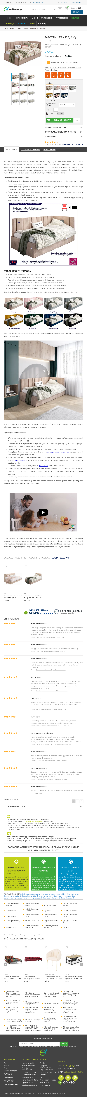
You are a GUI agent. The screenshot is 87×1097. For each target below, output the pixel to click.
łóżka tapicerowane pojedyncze (58, 452)
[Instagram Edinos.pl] (68, 1079)
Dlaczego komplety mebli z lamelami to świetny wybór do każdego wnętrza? (70, 1019)
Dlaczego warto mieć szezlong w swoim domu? (13, 1002)
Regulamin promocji (48, 1072)
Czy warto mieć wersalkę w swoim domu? (50, 1019)
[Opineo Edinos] (67, 1083)
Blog (6, 1063)
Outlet (32, 23)
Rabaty (43, 1075)
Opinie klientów (28, 1082)
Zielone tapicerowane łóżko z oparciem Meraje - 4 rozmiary (52, 709)
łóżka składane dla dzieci (49, 898)
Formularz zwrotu (11, 1084)
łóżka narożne (15, 896)
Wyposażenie (61, 18)
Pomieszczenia (21, 18)
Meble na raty (27, 1077)
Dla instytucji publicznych (9, 1080)
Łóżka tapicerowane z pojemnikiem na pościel (14, 921)
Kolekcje (21, 23)
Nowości (75, 18)
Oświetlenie (46, 18)
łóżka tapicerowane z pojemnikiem (54, 894)
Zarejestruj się (76, 2)
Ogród (35, 18)
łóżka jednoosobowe (27, 894)
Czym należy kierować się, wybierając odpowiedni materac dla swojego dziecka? (13, 1028)
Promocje (10, 23)
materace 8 (18, 460)
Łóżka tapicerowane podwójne (32, 904)
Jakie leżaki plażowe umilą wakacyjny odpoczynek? (51, 1028)
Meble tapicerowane (51, 905)
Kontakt (8, 2)
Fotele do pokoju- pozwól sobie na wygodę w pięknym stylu (12, 1010)
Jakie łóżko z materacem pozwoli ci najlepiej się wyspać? (32, 994)
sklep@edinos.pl (38, 2)
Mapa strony (45, 1085)
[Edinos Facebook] (61, 1079)
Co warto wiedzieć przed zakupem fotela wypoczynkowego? (70, 1002)
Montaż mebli (50, 136)
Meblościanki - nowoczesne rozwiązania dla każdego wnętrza (50, 1010)
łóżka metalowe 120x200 (62, 896)
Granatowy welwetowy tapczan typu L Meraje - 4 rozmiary (52, 691)
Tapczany (47, 911)
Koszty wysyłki (28, 1063)
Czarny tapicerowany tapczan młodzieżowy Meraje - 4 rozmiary (53, 744)
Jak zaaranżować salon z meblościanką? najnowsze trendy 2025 (71, 1028)
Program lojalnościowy (45, 1066)
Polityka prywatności (27, 1069)
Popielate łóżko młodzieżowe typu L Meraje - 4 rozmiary (51, 760)
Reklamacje (44, 1082)
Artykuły (43, 1063)
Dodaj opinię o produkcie (15, 806)
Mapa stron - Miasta (48, 1080)
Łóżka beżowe (11, 916)
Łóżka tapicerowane (70, 911)
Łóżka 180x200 (68, 927)
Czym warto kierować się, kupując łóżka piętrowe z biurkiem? (51, 994)
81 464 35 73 (68, 1065)
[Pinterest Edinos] (75, 1079)
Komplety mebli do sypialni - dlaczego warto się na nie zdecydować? (31, 1010)
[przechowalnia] (61, 8)
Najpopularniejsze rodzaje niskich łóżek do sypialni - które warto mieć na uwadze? (33, 1028)
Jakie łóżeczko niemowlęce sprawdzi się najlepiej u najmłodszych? (70, 1010)
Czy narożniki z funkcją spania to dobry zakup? (14, 1020)
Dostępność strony (29, 1085)
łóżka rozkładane (26, 896)
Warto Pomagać (10, 1071)
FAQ (42, 1077)
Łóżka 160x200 (11, 911)
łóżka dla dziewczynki (66, 898)
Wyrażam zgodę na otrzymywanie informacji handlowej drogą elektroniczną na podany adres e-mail (44, 1046)
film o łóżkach (43, 466)
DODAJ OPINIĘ (79, 144)
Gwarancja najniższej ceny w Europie (60, 132)
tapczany (38, 894)
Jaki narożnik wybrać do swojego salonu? (33, 1003)
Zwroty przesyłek (29, 1075)
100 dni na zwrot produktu (56, 127)
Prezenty (42, 23)
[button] (54, 10)
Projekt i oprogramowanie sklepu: (52, 1093)
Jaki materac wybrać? (51, 1004)
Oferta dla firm (9, 1077)
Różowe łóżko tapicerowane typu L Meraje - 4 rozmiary (51, 651)
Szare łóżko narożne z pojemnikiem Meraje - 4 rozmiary (51, 637)
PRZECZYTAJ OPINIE (67, 144)
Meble (8, 18)
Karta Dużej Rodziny (30, 1080)
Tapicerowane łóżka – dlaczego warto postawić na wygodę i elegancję (13, 993)
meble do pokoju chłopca (31, 898)
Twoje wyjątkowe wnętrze (33, 821)
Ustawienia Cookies (29, 1072)
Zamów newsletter (43, 1038)
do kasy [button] (76, 12)
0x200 (24, 460)
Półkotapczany (11, 927)
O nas (6, 1068)
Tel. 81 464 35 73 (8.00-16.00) (22, 2)
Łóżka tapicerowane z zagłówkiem (51, 921)
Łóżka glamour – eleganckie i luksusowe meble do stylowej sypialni (71, 993)
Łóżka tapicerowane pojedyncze (32, 926)
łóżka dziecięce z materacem (43, 896)
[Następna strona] (81, 801)
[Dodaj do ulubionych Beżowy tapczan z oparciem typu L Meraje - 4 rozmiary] (77, 120)
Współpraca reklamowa (8, 1074)
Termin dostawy (28, 1066)
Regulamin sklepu (47, 1070)
